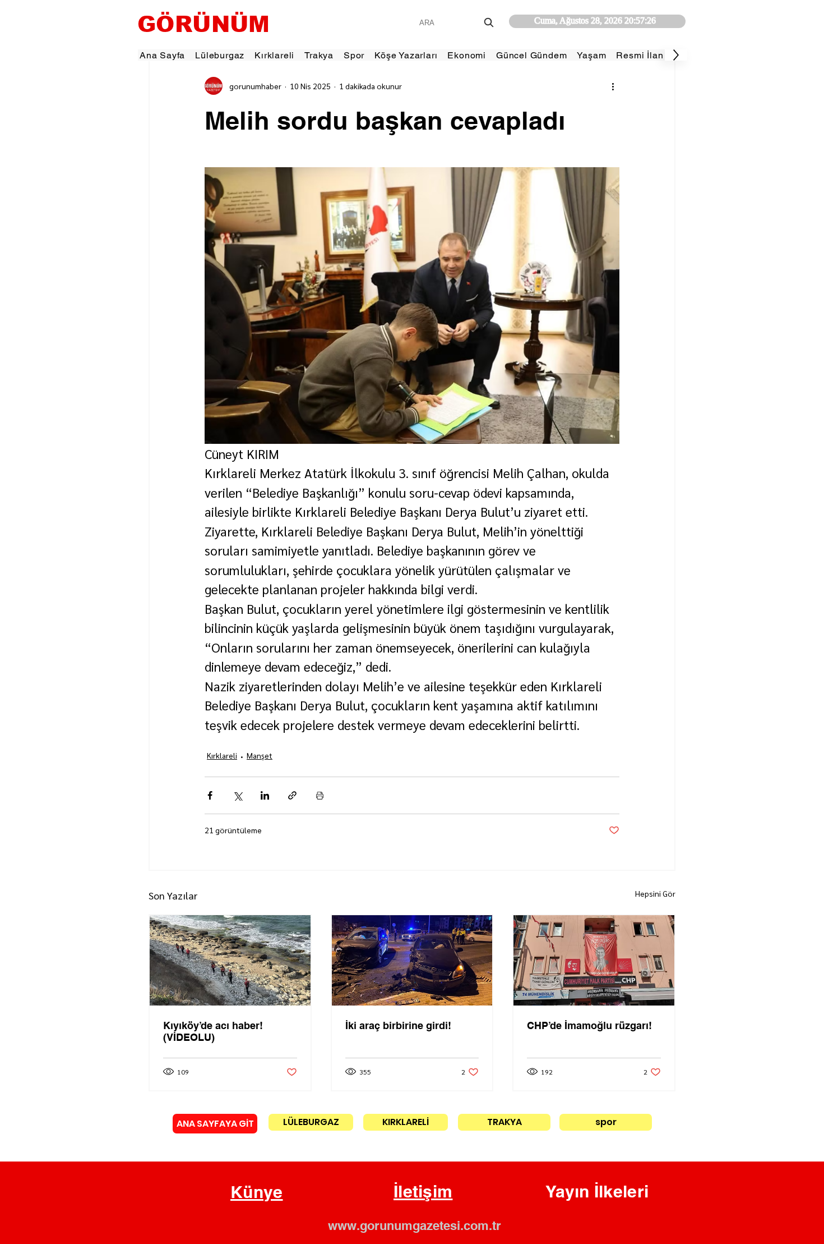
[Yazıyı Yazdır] (319, 795)
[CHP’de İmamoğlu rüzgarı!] (593, 960)
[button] (256, 1192)
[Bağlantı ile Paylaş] (292, 795)
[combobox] (458, 23)
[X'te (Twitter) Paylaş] (237, 795)
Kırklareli (222, 755)
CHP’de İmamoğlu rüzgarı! (589, 1025)
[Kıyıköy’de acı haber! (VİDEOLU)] (230, 960)
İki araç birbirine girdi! (398, 1025)
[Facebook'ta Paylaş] (210, 795)
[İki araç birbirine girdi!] (412, 960)
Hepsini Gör (655, 893)
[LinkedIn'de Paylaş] (265, 795)
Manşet (259, 755)
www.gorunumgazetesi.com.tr (414, 1225)
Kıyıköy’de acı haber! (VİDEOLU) (213, 1031)
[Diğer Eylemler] (612, 86)
